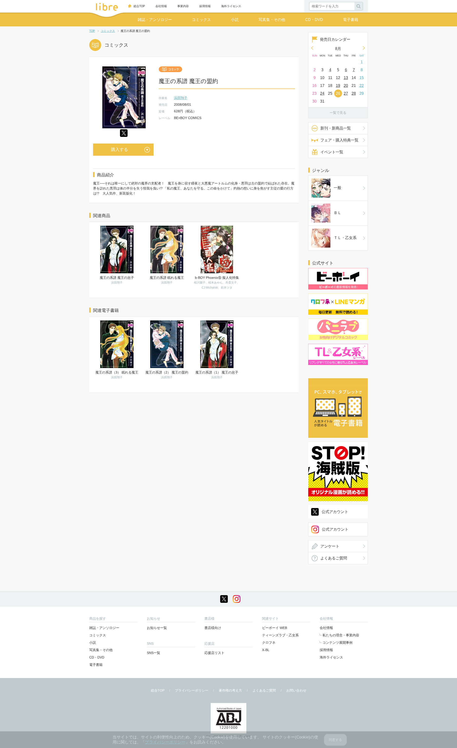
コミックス (201, 20)
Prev (312, 47)
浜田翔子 (180, 98)
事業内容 (183, 6)
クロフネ (268, 642)
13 (346, 78)
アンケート (329, 546)
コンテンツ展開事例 (338, 642)
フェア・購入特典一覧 (339, 140)
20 (346, 86)
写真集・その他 (271, 20)
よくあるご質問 (333, 558)
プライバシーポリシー (191, 690)
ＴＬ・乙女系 (345, 238)
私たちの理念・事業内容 (341, 635)
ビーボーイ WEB (274, 628)
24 (322, 93)
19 (338, 86)
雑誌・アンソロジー (155, 20)
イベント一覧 (331, 152)
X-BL (265, 650)
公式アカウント (335, 512)
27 (346, 93)
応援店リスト (214, 653)
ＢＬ (337, 213)
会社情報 (161, 6)
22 (361, 86)
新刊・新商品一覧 (335, 128)
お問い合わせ (296, 690)
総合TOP (139, 6)
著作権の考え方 (230, 690)
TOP (92, 31)
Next (364, 47)
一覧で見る (338, 113)
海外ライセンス (231, 6)
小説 (234, 20)
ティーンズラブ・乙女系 (280, 635)
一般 (337, 188)
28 (354, 93)
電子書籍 (350, 20)
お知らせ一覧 (157, 628)
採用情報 (205, 6)
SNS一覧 (153, 653)
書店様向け (212, 628)
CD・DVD (314, 20)
